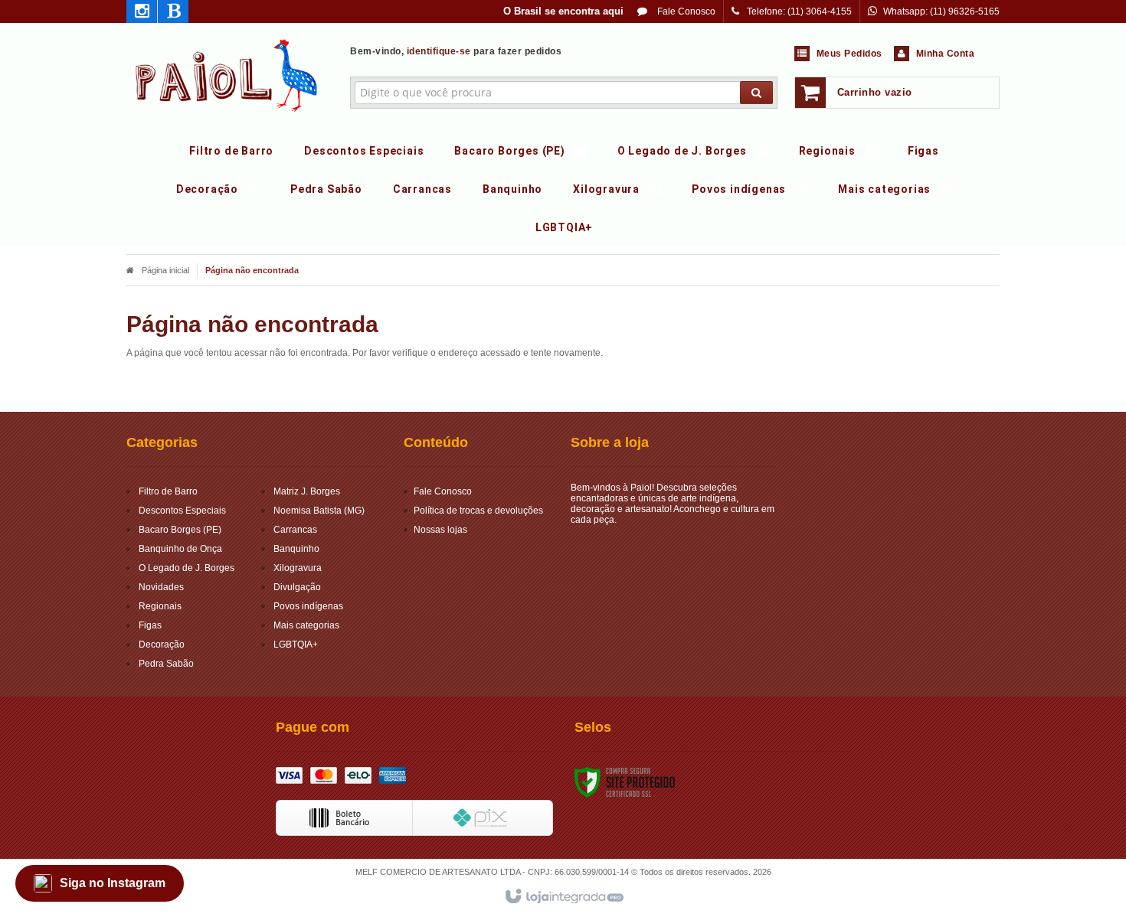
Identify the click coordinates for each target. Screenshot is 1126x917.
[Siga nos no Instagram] (141, 13)
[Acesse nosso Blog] (173, 13)
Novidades (161, 587)
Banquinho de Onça (180, 548)
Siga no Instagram (112, 882)
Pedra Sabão (166, 663)
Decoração (162, 644)
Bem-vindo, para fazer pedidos (455, 51)
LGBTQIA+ (295, 644)
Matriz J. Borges (306, 491)
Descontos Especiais (182, 510)
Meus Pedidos (849, 53)
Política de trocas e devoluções (478, 510)
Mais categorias (306, 625)
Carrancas (295, 529)
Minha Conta (945, 53)
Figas (150, 625)
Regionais (160, 606)
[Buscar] (756, 92)
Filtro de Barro (168, 491)
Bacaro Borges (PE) (180, 529)
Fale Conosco (685, 11)
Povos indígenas (308, 606)
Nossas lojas (440, 529)
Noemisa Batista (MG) (319, 510)
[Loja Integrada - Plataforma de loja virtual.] (563, 897)
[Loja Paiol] (227, 73)
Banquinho (296, 548)
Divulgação (297, 587)
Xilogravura (297, 568)
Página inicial (165, 270)
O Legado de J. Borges (186, 568)
